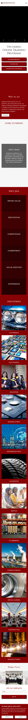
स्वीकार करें (20, 716)
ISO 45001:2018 (14, 64)
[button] (26, 3)
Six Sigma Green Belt (14, 59)
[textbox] (14, 691)
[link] (8, 3)
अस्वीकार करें (7, 716)
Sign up (14, 696)
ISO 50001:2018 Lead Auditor (14, 68)
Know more (5, 115)
